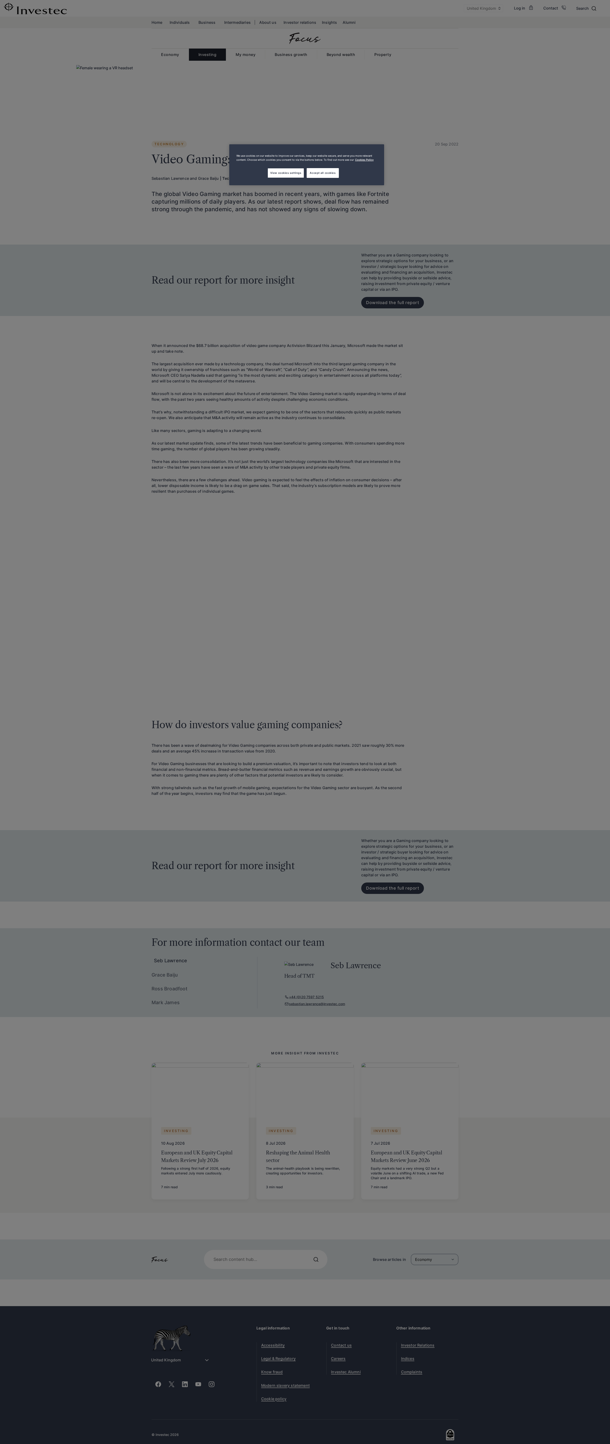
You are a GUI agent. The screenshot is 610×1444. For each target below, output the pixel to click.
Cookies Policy (364, 159)
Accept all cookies (323, 173)
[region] (306, 164)
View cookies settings (285, 173)
